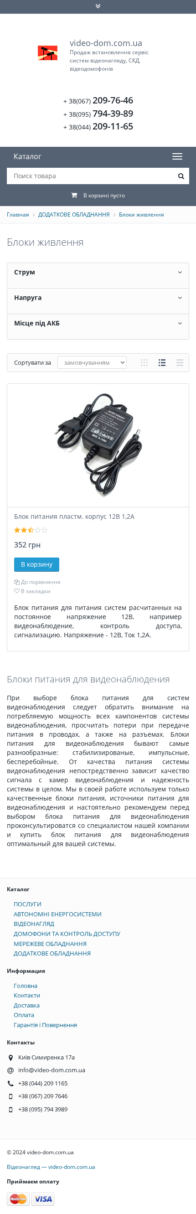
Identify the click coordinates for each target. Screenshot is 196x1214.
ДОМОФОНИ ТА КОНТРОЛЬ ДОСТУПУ (67, 934)
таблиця (180, 363)
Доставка (27, 1005)
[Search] (181, 176)
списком (162, 363)
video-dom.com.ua (109, 54)
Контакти (27, 995)
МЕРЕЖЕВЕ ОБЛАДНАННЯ (50, 944)
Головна (25, 986)
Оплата (24, 1015)
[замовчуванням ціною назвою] (92, 362)
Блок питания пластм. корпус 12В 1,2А (74, 516)
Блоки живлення (141, 214)
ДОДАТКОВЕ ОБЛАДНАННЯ (74, 214)
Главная (18, 214)
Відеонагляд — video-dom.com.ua (51, 1167)
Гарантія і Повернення (45, 1025)
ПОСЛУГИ (27, 904)
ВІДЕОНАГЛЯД (34, 924)
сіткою (144, 363)
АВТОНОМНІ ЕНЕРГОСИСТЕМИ (58, 914)
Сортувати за (32, 362)
